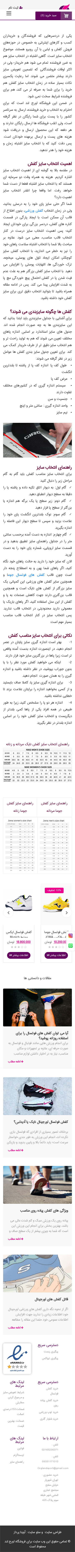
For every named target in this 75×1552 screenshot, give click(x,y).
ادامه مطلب (14, 1062)
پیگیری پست (51, 1351)
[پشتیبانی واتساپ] (70, 946)
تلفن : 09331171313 (50, 1459)
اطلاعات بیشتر (20, 955)
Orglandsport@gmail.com (53, 1468)
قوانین (20, 1448)
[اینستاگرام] (70, 936)
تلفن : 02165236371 (50, 1447)
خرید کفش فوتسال (52, 1391)
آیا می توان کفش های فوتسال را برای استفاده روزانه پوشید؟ (42, 1036)
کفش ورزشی (34, 211)
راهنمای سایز (17, 1462)
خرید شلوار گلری (49, 1419)
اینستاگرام (18, 1455)
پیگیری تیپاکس (50, 1358)
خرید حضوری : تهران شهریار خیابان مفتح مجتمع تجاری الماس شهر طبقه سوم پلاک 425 (49, 1488)
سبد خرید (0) (48, 15)
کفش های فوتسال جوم (26, 575)
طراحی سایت (53, 1532)
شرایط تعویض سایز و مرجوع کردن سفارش (13, 1397)
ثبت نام (14, 7)
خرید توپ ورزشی (48, 1412)
